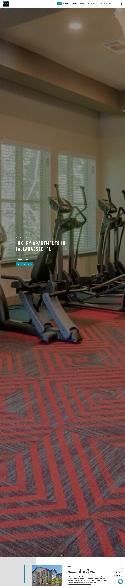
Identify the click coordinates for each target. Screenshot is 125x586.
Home (59, 3)
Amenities (75, 3)
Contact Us (103, 3)
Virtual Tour (90, 3)
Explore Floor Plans (23, 264)
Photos (82, 3)
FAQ (110, 3)
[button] (118, 3)
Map (97, 3)
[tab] (57, 555)
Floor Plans (66, 3)
